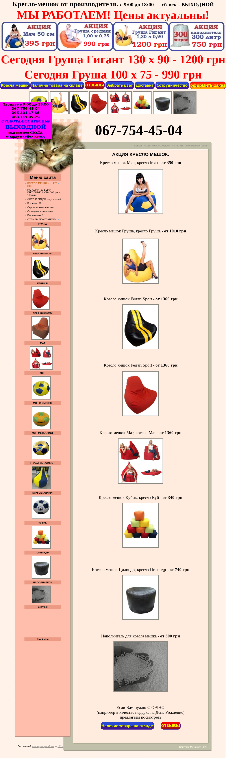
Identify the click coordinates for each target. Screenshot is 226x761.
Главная (137, 145)
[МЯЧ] (140, 213)
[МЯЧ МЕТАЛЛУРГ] (41, 518)
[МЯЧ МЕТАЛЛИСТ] (41, 458)
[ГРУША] (59, 113)
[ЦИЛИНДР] (162, 113)
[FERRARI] (98, 113)
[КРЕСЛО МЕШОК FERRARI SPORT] (40, 279)
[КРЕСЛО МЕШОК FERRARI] (40, 309)
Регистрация (193, 145)
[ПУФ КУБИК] (142, 113)
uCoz (60, 746)
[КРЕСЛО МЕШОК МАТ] (41, 368)
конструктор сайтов (43, 746)
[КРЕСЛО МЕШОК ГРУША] (40, 238)
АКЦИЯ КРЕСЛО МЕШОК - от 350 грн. (164, 145)
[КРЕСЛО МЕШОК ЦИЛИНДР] (41, 398)
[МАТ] (120, 113)
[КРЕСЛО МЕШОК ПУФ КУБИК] (41, 548)
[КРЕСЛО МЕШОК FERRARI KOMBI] (40, 339)
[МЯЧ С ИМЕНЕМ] (41, 428)
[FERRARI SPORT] (78, 113)
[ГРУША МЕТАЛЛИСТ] (41, 488)
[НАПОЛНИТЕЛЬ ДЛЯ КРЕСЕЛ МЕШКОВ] (184, 113)
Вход (204, 145)
